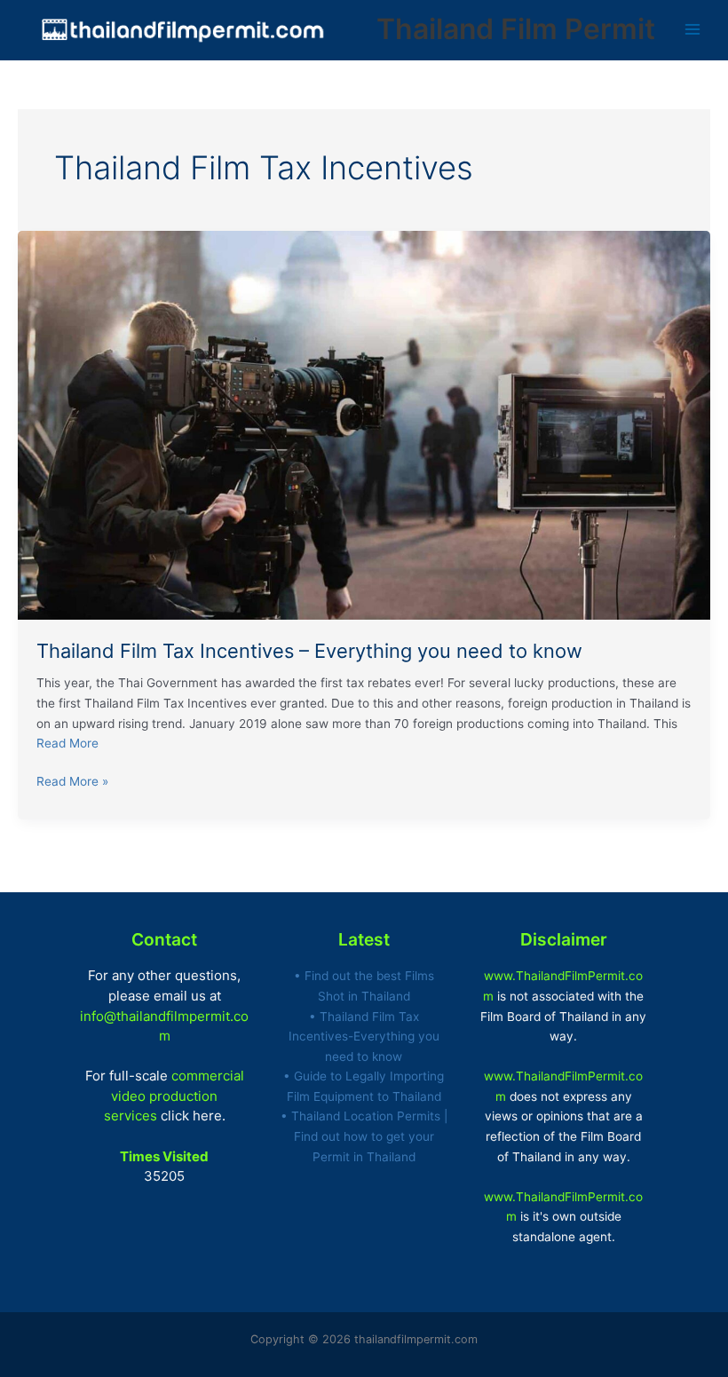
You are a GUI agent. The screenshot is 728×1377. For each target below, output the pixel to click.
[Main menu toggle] (693, 30)
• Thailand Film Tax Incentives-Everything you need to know (364, 1036)
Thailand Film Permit (515, 29)
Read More (67, 743)
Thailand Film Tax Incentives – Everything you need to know (309, 650)
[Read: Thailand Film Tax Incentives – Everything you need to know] (364, 424)
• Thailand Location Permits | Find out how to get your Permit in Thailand (364, 1136)
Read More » (72, 780)
